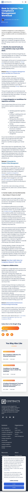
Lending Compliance (6, 444)
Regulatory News (5, 455)
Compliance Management (7, 432)
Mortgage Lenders (19, 432)
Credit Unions (18, 430)
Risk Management (5, 428)
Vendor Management (6, 430)
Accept (14, 484)
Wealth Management (19, 436)
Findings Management (6, 438)
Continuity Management (7, 442)
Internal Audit (4, 440)
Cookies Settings (14, 480)
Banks (16, 428)
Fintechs (16, 434)
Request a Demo (18, 455)
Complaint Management (7, 434)
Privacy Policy (7, 470)
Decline (14, 487)
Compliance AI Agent (6, 436)
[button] (22, 2)
